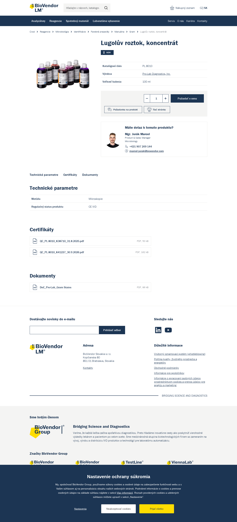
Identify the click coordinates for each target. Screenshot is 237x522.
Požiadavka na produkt (125, 109)
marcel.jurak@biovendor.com (146, 151)
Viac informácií (125, 492)
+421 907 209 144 (140, 146)
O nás (180, 20)
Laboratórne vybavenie (106, 21)
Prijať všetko (156, 508)
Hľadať (106, 7)
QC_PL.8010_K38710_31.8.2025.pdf (94, 241)
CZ (201, 8)
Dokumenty (90, 175)
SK (205, 8)
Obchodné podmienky (166, 368)
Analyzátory (38, 21)
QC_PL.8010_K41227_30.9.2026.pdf (94, 252)
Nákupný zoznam (185, 8)
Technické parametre (44, 175)
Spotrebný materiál (77, 21)
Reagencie (55, 21)
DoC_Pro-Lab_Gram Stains (94, 287)
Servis (171, 20)
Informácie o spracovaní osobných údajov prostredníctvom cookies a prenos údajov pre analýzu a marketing (179, 381)
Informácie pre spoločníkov (169, 373)
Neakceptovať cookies (118, 508)
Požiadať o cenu (187, 98)
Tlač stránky (159, 109)
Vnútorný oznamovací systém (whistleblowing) (179, 354)
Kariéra (190, 20)
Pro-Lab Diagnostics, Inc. (156, 73)
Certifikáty (70, 175)
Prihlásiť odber (112, 330)
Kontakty (202, 20)
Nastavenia (80, 508)
